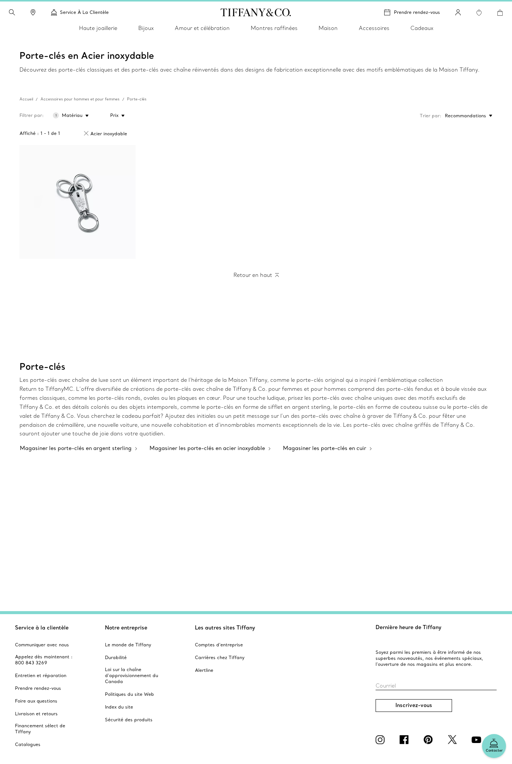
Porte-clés (137, 99)
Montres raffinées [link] (274, 28)
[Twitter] (454, 739)
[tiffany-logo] (256, 12)
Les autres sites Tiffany (225, 627)
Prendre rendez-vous (417, 12)
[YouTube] (478, 739)
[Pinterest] (430, 739)
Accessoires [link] (374, 28)
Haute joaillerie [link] (98, 28)
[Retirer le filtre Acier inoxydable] (86, 133)
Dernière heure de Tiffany (409, 627)
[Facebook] (406, 739)
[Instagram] (382, 739)
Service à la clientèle (42, 627)
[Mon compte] (458, 12)
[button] (12, 12)
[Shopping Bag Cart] (500, 13)
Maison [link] (328, 28)
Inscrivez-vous (413, 705)
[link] (33, 12)
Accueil (26, 99)
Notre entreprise (126, 627)
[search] (12, 12)
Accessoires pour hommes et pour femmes (80, 99)
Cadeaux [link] (421, 28)
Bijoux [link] (146, 28)
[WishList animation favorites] (479, 13)
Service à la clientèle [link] (84, 12)
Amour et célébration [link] (202, 28)
